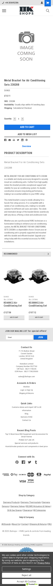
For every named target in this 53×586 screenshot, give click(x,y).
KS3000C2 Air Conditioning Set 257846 (38, 305)
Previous (45, 254)
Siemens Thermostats (31, 502)
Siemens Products (11, 502)
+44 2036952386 (11, 3)
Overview (26, 146)
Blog (26, 414)
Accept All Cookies (26, 581)
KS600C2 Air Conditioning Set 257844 (13, 305)
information (26, 410)
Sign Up (30, 390)
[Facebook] (5, 140)
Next (49, 254)
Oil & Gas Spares (14, 510)
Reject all (26, 575)
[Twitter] (18, 140)
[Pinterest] (26, 140)
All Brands (6, 524)
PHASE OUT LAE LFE (26, 440)
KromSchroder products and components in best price (27, 446)
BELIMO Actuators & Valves (38, 506)
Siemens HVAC (27, 417)
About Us (16, 524)
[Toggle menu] (4, 11)
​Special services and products (26, 443)
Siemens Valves (17, 506)
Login (22, 390)
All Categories (39, 510)
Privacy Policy (43, 562)
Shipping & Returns (26, 393)
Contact (24, 524)
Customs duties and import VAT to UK (26, 407)
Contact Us (26, 420)
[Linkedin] (22, 140)
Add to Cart (14, 317)
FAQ (50, 524)
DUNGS (6, 297)
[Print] (14, 140)
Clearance (27, 510)
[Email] (9, 140)
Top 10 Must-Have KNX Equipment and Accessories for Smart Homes (26, 435)
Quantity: (8, 119)
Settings (26, 569)
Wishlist (26, 387)
